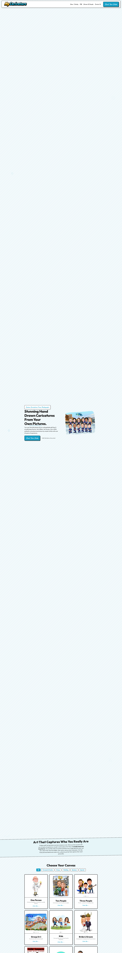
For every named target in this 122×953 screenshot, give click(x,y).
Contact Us (98, 4)
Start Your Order (111, 4)
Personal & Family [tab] (48, 870)
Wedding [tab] (65, 870)
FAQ (81, 4)
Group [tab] (58, 870)
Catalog (76, 4)
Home (71, 4)
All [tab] (38, 870)
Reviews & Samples (88, 4)
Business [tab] (74, 870)
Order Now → (36, 906)
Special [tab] (82, 870)
